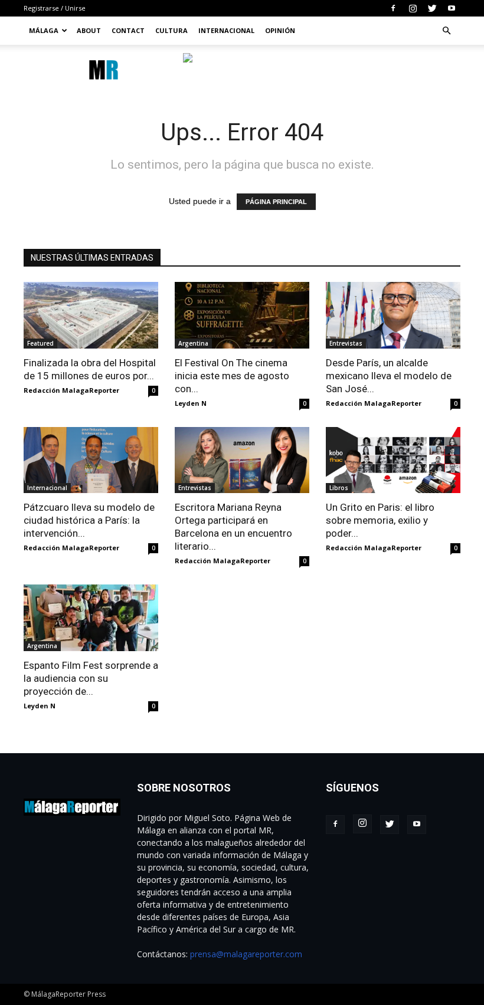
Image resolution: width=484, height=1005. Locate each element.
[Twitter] (432, 8)
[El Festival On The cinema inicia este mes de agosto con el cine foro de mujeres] (242, 315)
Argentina (193, 343)
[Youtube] (451, 8)
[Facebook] (393, 8)
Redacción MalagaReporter (71, 390)
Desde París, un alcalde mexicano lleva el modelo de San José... (389, 376)
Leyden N (191, 403)
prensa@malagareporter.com (246, 954)
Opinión (280, 30)
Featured (40, 343)
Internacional (226, 30)
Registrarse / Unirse (55, 8)
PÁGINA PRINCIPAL (276, 201)
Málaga (43, 30)
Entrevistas (345, 343)
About (89, 30)
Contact (128, 30)
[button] (446, 31)
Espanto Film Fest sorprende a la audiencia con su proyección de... (91, 678)
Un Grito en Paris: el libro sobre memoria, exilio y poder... (380, 520)
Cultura (171, 30)
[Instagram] (412, 8)
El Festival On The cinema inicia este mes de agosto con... (232, 376)
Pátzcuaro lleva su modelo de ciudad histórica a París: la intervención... (89, 520)
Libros (338, 488)
